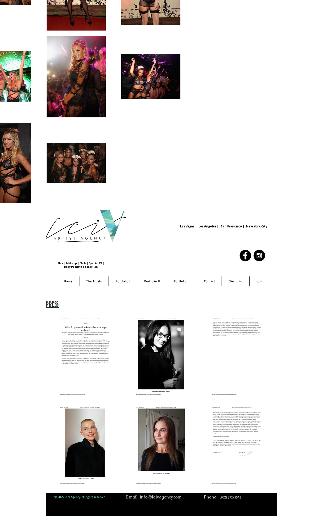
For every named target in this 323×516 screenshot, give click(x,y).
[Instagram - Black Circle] (259, 255)
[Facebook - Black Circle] (245, 255)
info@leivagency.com (160, 497)
